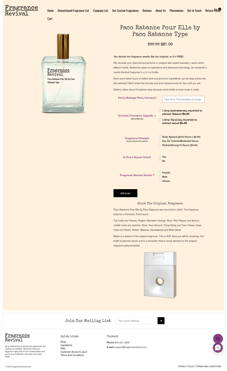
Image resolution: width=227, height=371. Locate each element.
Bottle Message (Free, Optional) (137, 98)
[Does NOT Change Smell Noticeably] (155, 116)
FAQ (62, 348)
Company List (100, 10)
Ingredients (66, 345)
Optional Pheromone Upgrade (135, 116)
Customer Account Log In (73, 351)
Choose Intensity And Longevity (137, 141)
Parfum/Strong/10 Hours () (180, 145)
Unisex (166, 181)
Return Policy (212, 10)
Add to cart (125, 193)
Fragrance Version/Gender (137, 175)
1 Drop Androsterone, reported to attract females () (182, 112)
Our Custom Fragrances (125, 10)
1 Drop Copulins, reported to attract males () (179, 122)
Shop (63, 341)
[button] (218, 339)
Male (165, 176)
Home (50, 10)
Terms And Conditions (72, 355)
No (163, 161)
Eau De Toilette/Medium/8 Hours (180, 141)
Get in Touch (194, 10)
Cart (50, 18)
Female (166, 172)
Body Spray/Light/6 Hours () (181, 136)
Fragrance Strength (137, 138)
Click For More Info (137, 119)
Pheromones (176, 10)
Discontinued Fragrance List (73, 10)
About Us (161, 10)
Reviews (147, 10)
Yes (164, 156)
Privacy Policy (186, 366)
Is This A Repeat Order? (137, 157)
